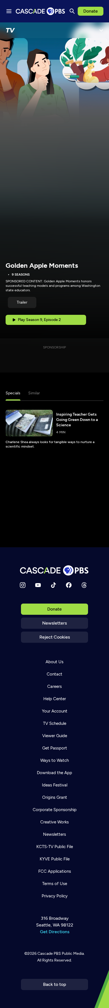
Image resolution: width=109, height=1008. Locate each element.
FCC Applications (54, 871)
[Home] (54, 570)
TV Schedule (54, 723)
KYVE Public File (55, 859)
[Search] (72, 11)
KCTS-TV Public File (54, 846)
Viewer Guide (54, 735)
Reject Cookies (54, 637)
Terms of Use (54, 883)
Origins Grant (54, 797)
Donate (90, 11)
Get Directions (54, 931)
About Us (54, 661)
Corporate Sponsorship (55, 809)
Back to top (54, 984)
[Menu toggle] (9, 11)
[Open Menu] (101, 30)
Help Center (54, 698)
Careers (54, 686)
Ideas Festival (54, 785)
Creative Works (54, 822)
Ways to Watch (54, 760)
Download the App (54, 772)
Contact (54, 674)
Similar (34, 393)
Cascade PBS (49, 953)
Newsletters (54, 623)
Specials (13, 393)
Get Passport (54, 748)
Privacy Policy (55, 895)
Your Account (54, 711)
